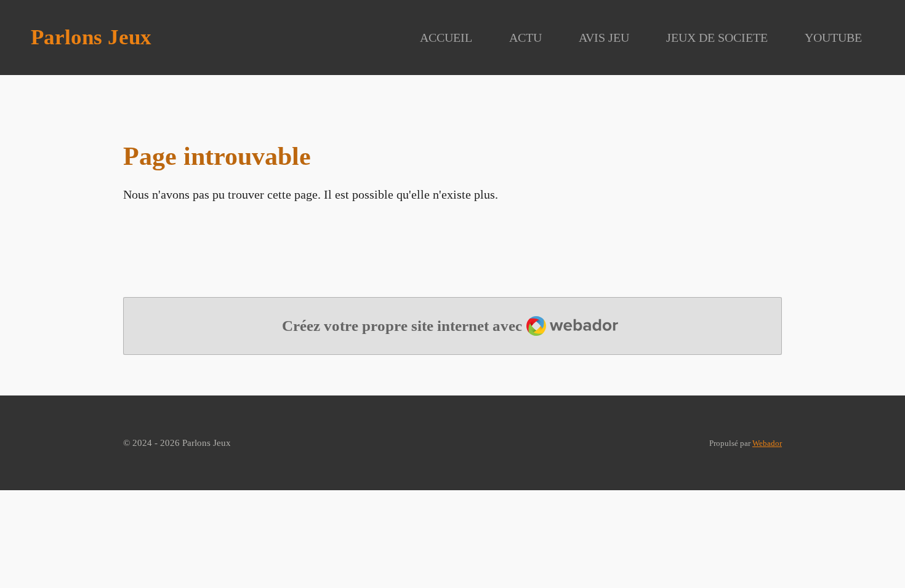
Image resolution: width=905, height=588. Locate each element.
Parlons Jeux (91, 37)
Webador (767, 443)
